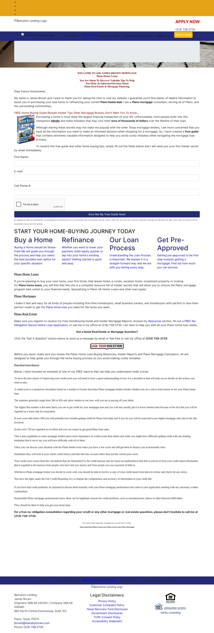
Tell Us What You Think (160, 580)
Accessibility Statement (107, 621)
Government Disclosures (107, 613)
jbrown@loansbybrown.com (31, 623)
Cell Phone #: (22, 185)
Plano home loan (56, 307)
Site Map (110, 579)
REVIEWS (72, 35)
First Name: (21, 157)
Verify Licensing (170, 612)
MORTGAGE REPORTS (137, 36)
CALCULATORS (109, 36)
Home (42, 580)
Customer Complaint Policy (107, 605)
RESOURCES (90, 34)
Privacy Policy (129, 580)
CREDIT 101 (163, 36)
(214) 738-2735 (185, 29)
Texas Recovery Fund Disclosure (107, 609)
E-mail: (18, 171)
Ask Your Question (66, 580)
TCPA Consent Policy (107, 617)
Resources (154, 321)
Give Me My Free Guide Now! (107, 214)
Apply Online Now (93, 579)
